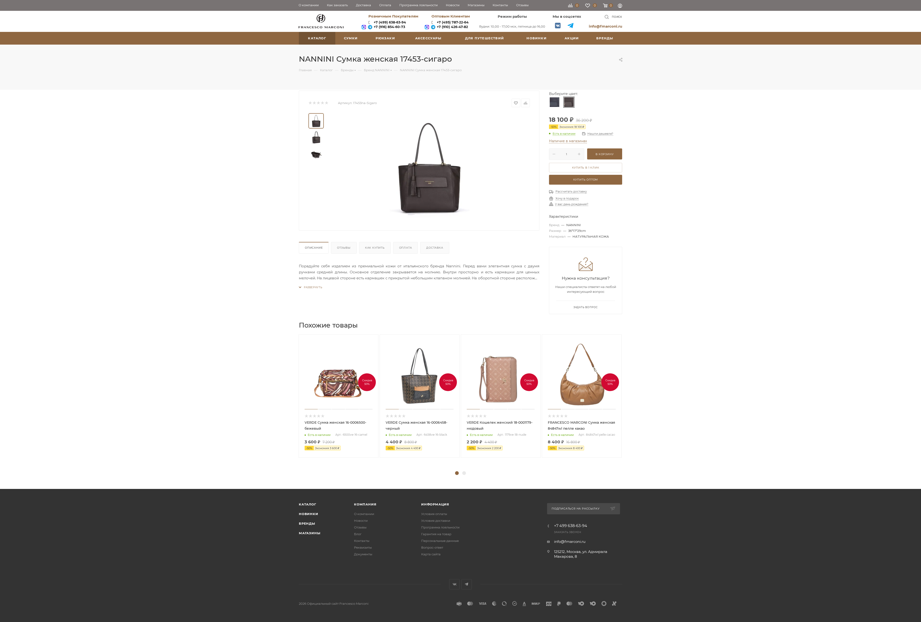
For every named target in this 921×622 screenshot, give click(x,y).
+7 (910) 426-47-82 (452, 27)
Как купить (375, 247)
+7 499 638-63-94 (570, 526)
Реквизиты (363, 547)
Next (625, 402)
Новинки (308, 514)
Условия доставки (435, 520)
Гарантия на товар (436, 534)
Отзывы (344, 247)
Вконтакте (558, 25)
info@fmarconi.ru (605, 26)
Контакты (361, 541)
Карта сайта (431, 554)
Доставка (434, 247)
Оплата (405, 247)
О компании (364, 514)
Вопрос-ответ (432, 547)
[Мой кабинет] (620, 6)
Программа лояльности (440, 527)
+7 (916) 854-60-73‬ (389, 27)
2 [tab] (464, 473)
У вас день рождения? (571, 204)
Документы (363, 554)
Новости (361, 520)
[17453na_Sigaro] (430, 167)
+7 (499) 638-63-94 (389, 22)
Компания (365, 504)
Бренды (307, 523)
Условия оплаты (434, 514)
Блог (357, 534)
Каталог (307, 504)
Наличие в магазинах (568, 141)
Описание (314, 247)
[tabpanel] (339, 396)
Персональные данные (440, 541)
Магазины (309, 533)
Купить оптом (585, 179)
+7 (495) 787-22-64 (453, 22)
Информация (435, 504)
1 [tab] (457, 473)
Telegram (570, 25)
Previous (295, 402)
